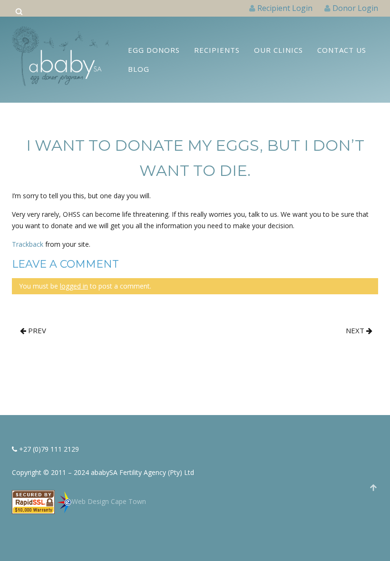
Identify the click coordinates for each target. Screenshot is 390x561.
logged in (74, 285)
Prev (36, 330)
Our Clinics (278, 50)
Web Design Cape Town (109, 501)
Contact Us (341, 50)
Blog (138, 69)
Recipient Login (284, 8)
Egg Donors (154, 50)
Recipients (217, 50)
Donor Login (355, 8)
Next (356, 330)
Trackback (27, 244)
